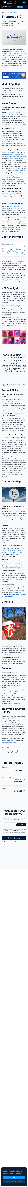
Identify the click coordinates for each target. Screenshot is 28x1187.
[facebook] (3, 752)
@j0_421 (4, 654)
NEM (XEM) (17, 703)
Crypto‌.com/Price (7, 92)
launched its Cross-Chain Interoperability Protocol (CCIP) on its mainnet (14, 222)
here (6, 432)
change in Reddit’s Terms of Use (11, 275)
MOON (15, 261)
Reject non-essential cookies (14, 1181)
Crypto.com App (6, 403)
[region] (14, 1176)
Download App (15, 838)
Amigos (10, 384)
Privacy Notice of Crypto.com (13, 830)
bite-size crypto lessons (9, 742)
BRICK (18, 265)
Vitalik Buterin (20, 170)
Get (24, 2)
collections (15, 386)
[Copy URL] (17, 752)
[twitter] (8, 752)
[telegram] (12, 752)
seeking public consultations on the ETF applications (13, 141)
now (7, 411)
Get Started (21, 824)
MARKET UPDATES (13, 12)
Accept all (14, 1177)
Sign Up (20, 6)
